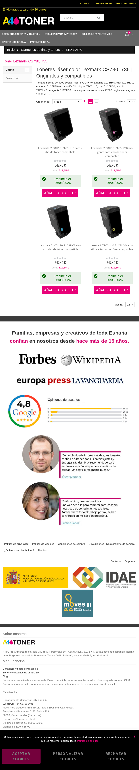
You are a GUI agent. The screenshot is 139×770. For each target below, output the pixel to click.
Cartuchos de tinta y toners (40, 49)
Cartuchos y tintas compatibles (20, 668)
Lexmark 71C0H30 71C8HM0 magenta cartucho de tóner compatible (112, 152)
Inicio (11, 50)
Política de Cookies (43, 543)
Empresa (130, 561)
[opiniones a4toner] (69, 479)
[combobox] (82, 17)
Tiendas (42, 550)
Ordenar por (43, 101)
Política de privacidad (16, 543)
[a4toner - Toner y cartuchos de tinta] (28, 21)
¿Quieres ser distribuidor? (19, 550)
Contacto (116, 561)
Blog (5, 676)
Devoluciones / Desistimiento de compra (112, 543)
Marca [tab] (10, 70)
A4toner (13, 78)
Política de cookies (87, 740)
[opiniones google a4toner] (69, 432)
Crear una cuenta (125, 4)
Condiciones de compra (71, 543)
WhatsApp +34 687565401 (18, 703)
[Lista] (96, 101)
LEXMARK (74, 49)
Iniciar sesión (104, 4)
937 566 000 (85, 4)
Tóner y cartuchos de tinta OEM (21, 672)
